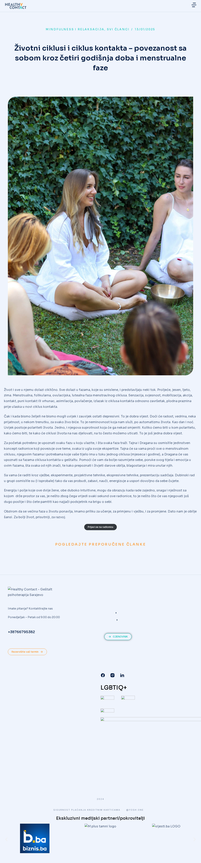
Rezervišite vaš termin (25, 651)
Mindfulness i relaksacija (75, 29)
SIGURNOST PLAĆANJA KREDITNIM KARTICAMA (86, 810)
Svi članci (118, 29)
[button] (194, 5)
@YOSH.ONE (135, 810)
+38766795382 (21, 632)
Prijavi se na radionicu (100, 526)
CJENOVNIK (120, 636)
